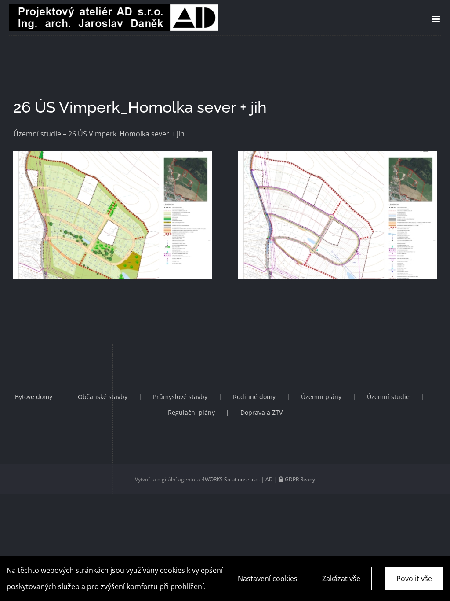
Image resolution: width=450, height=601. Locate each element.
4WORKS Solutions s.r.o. (231, 479)
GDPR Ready (299, 479)
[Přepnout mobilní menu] (436, 19)
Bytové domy (33, 396)
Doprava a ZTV (261, 412)
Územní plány (321, 396)
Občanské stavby (102, 396)
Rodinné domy (254, 396)
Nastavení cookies (268, 578)
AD (269, 479)
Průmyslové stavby (180, 396)
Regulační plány (191, 412)
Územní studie (388, 396)
